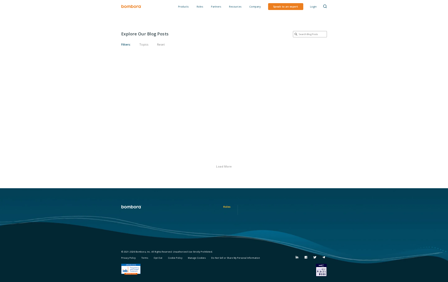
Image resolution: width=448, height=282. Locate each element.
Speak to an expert (285, 6)
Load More (224, 166)
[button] (325, 6)
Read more (130, 89)
